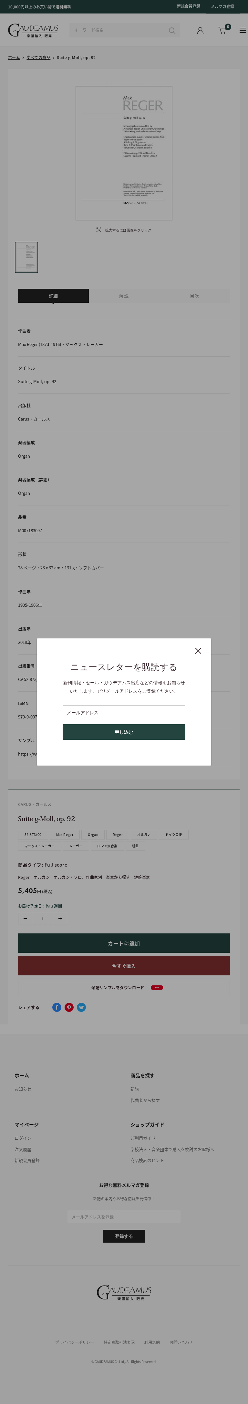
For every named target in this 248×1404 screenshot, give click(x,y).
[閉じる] (198, 650)
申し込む (124, 732)
